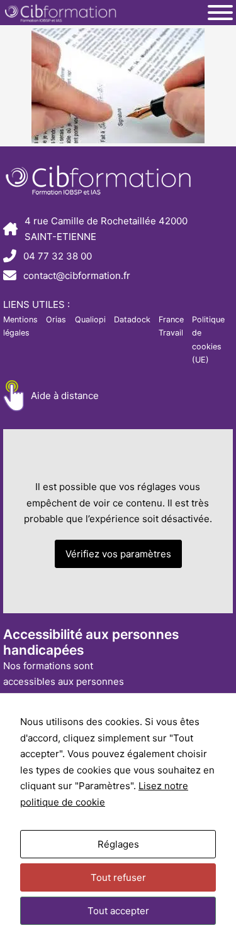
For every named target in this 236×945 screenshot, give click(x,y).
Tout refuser (118, 877)
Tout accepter (118, 911)
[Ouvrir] (220, 12)
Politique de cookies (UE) (208, 339)
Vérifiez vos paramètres (118, 554)
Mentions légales (20, 326)
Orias (56, 319)
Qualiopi (90, 319)
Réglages (118, 844)
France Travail (171, 326)
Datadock (132, 319)
